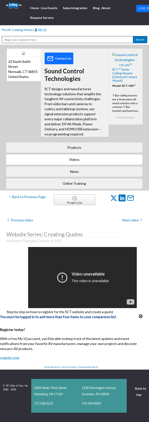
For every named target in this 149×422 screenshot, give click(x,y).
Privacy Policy (70, 367)
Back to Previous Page (28, 197)
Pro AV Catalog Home (17, 30)
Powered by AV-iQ (89, 367)
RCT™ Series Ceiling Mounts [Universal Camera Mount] (124, 75)
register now (9, 357)
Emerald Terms (52, 367)
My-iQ (41, 30)
